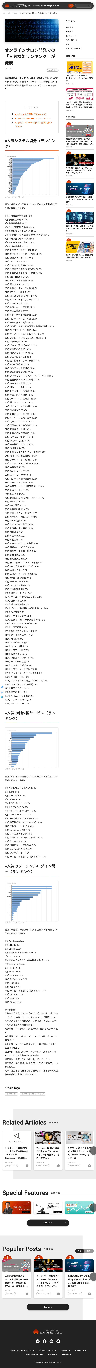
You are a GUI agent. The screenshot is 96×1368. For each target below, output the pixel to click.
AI (66, 44)
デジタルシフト (12, 1094)
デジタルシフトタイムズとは (21, 1350)
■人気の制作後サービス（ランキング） (33, 118)
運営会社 (64, 1350)
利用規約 (65, 1354)
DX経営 (68, 27)
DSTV (71, 5)
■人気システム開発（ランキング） (31, 114)
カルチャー (70, 36)
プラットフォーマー (73, 48)
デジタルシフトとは (46, 1350)
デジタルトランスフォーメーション (33, 1094)
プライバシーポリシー (34, 1354)
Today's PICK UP (52, 70)
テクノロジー (70, 40)
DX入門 (68, 32)
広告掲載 (51, 1354)
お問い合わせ (80, 1350)
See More (48, 1223)
